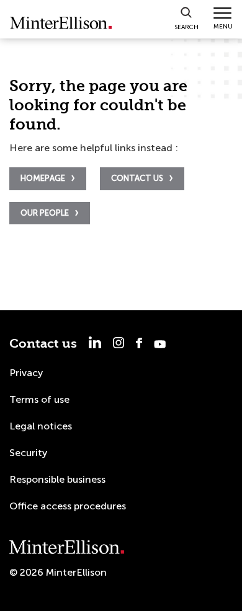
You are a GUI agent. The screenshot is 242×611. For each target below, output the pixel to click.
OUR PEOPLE (44, 213)
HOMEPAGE (42, 178)
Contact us (43, 343)
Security (28, 453)
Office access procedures (67, 506)
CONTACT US (137, 178)
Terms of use (39, 399)
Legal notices (40, 426)
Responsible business (57, 479)
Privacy (26, 373)
